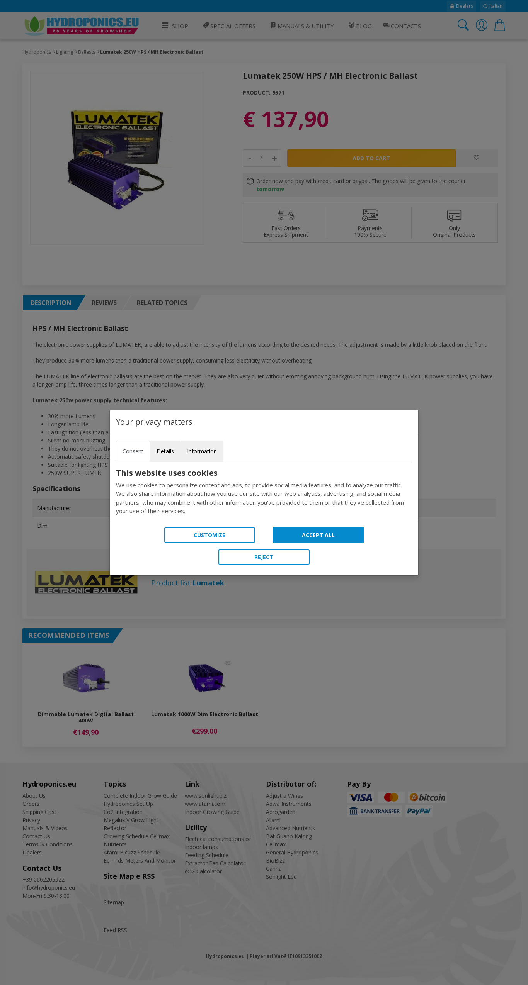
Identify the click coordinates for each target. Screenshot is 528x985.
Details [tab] (165, 451)
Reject (263, 557)
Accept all (318, 535)
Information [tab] (202, 451)
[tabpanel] (264, 491)
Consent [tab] (133, 451)
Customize (209, 535)
